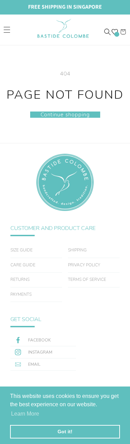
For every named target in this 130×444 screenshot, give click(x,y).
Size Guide (21, 250)
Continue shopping (65, 115)
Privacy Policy (84, 265)
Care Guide (22, 265)
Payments (21, 294)
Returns (19, 279)
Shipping (77, 250)
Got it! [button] (65, 431)
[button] (7, 30)
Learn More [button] (25, 414)
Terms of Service (87, 279)
